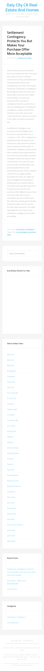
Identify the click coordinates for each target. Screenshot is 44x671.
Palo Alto (10, 470)
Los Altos (10, 415)
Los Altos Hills (12, 420)
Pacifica (10, 464)
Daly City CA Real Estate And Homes (22, 7)
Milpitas (10, 442)
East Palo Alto (12, 393)
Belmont (10, 360)
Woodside (11, 541)
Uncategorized (13, 622)
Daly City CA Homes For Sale (16, 657)
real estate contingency (25, 229)
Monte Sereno (13, 448)
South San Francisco (15, 524)
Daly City (10, 387)
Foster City (11, 398)
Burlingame (11, 371)
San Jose (10, 502)
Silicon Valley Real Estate (30, 663)
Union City (11, 535)
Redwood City (13, 481)
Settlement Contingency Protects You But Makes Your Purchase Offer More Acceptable (19, 43)
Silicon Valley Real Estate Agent (16, 643)
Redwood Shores (14, 486)
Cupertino (11, 382)
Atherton (10, 354)
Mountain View (13, 453)
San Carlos (11, 497)
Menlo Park (11, 431)
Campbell (11, 376)
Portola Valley (12, 475)
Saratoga (10, 519)
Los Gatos (11, 426)
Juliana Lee (16, 641)
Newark (10, 459)
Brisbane (10, 365)
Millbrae (10, 437)
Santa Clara (11, 513)
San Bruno (11, 492)
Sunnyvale (11, 530)
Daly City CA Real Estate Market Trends (21, 655)
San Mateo (11, 508)
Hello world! (12, 589)
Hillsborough (12, 409)
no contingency (22, 232)
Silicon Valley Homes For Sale (22, 665)
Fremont (10, 404)
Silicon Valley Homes (11, 663)
